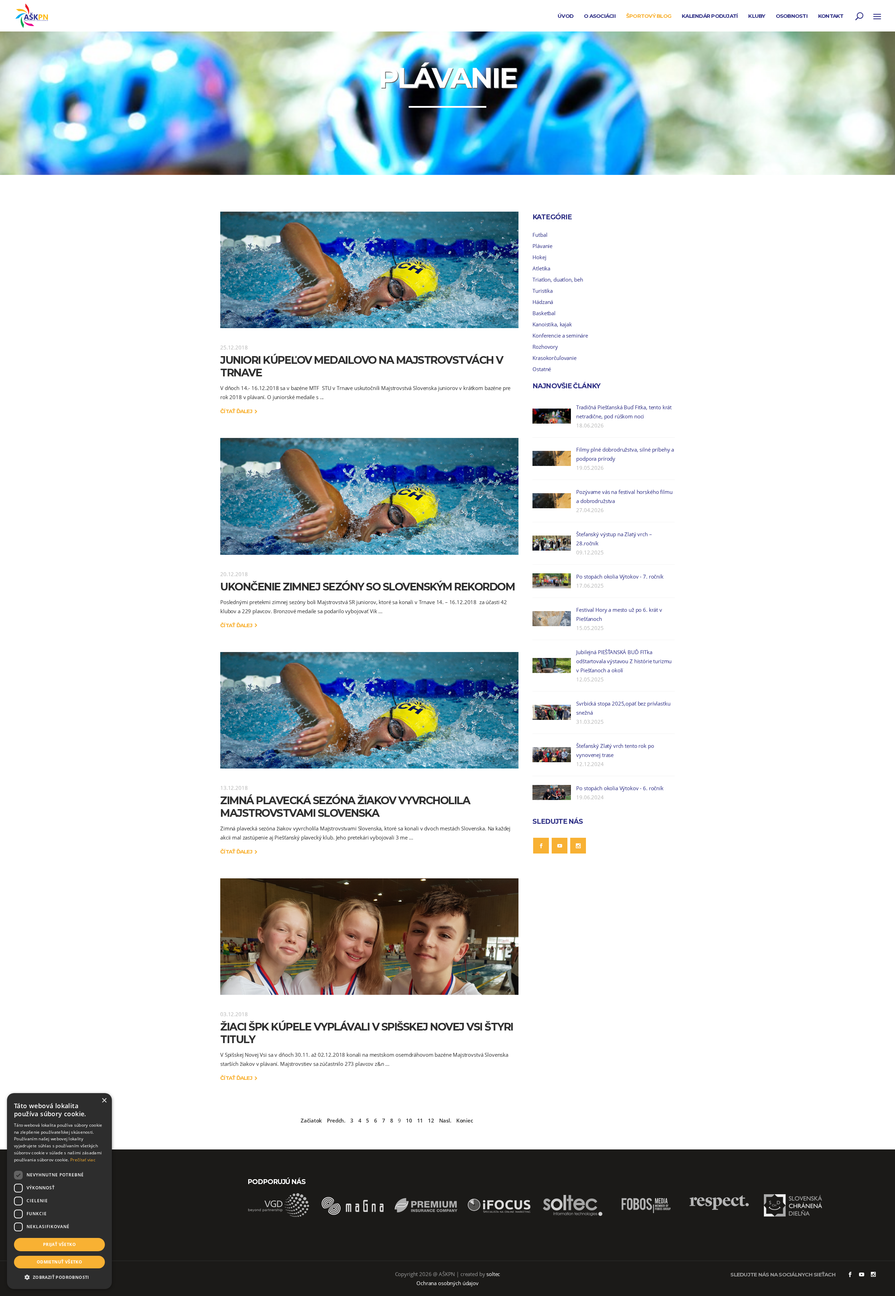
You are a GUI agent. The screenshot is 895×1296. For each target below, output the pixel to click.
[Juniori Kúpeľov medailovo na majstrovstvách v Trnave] (369, 270)
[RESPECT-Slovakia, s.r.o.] (719, 1209)
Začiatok (311, 1120)
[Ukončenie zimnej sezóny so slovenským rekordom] (369, 496)
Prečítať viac (82, 1160)
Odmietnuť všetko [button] (59, 1262)
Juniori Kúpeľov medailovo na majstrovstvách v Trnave (361, 366)
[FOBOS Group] (646, 1215)
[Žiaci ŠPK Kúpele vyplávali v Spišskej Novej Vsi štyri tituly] (369, 936)
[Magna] (352, 1215)
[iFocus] (499, 1215)
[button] (59, 1277)
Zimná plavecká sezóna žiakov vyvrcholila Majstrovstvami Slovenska (345, 807)
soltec (493, 1273)
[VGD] (279, 1215)
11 (420, 1120)
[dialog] (59, 1191)
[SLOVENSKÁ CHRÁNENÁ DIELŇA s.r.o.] (792, 1215)
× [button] (104, 1100)
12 (431, 1120)
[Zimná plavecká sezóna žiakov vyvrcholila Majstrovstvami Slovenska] (369, 710)
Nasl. (445, 1120)
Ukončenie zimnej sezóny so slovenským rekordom (367, 586)
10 (409, 1120)
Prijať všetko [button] (59, 1244)
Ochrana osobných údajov (447, 1283)
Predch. (336, 1120)
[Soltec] (572, 1215)
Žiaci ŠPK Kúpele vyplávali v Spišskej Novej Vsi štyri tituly (366, 1033)
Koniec (464, 1120)
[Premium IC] (425, 1215)
